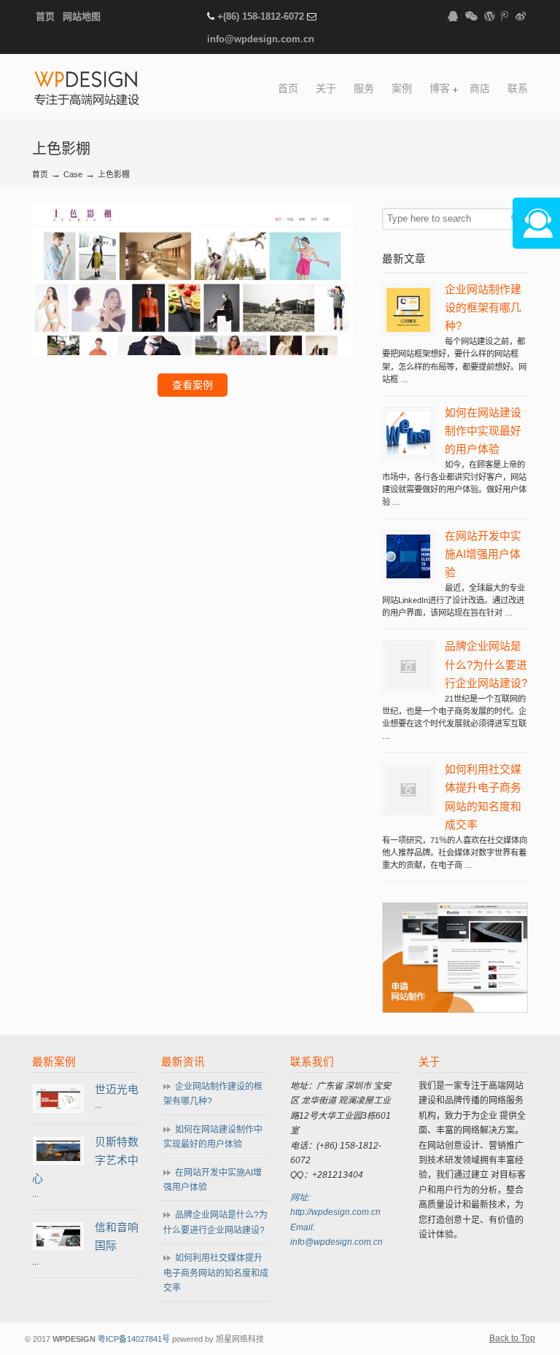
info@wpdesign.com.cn (260, 39)
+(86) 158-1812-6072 (260, 16)
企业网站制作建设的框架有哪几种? (483, 308)
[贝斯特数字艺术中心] (58, 1158)
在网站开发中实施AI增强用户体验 (483, 554)
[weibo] (520, 16)
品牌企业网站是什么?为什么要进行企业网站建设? (486, 664)
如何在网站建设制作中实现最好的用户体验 (483, 431)
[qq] (453, 16)
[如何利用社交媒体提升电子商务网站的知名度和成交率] (408, 808)
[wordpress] (489, 16)
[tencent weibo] (505, 16)
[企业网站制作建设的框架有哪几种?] (408, 329)
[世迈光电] (58, 1106)
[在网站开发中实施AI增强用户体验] (408, 575)
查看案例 (192, 385)
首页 (45, 16)
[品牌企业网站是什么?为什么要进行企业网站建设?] (408, 685)
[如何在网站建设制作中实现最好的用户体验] (408, 452)
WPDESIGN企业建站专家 (86, 89)
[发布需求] (455, 1010)
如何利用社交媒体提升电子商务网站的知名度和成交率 (215, 1273)
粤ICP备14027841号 (134, 1339)
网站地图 (82, 16)
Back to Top (512, 1338)
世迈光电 (117, 1089)
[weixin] (471, 16)
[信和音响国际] (58, 1243)
